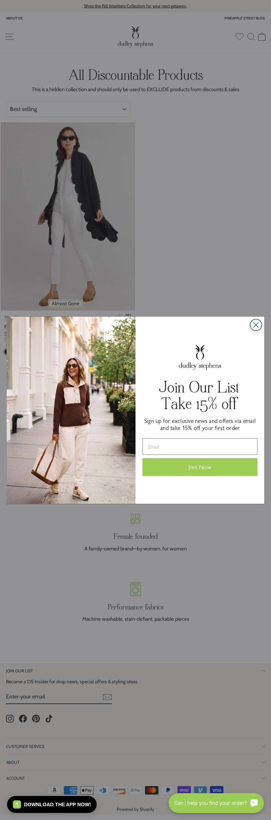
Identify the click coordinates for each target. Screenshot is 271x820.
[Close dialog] (256, 325)
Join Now (199, 467)
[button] (52, 804)
